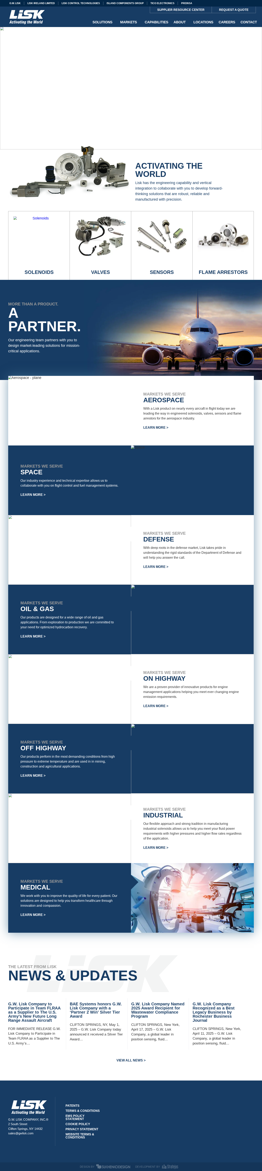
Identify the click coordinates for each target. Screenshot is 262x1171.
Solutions (102, 22)
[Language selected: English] (252, 1167)
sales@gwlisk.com (21, 1133)
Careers (227, 22)
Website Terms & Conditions (80, 1136)
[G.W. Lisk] (26, 17)
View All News (129, 1060)
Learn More (154, 427)
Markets (128, 22)
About (180, 22)
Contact (249, 22)
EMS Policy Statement (75, 1117)
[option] (252, 1168)
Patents (72, 1105)
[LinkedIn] (10, 1143)
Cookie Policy (78, 1124)
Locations (203, 22)
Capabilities (156, 22)
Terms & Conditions (83, 1110)
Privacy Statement (82, 1129)
